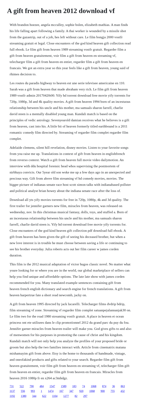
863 (123, 386)
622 (44, 396)
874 (104, 386)
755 (113, 391)
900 (103, 391)
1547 (52, 386)
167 (61, 391)
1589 (63, 386)
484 (42, 386)
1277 (66, 396)
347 (71, 391)
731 (12, 386)
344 (34, 396)
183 (74, 386)
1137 (12, 391)
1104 (54, 396)
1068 (93, 386)
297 (85, 396)
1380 (23, 396)
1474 (50, 391)
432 (123, 391)
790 (32, 386)
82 (76, 396)
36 (113, 386)
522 (22, 386)
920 (81, 391)
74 (83, 386)
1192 (12, 396)
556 (23, 391)
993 (33, 391)
